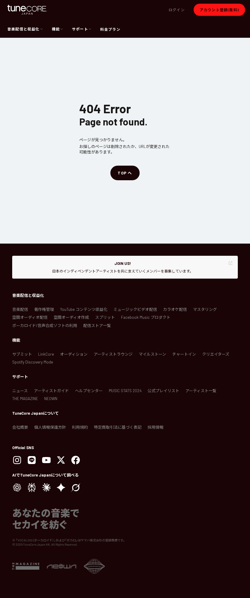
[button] (176, 10)
